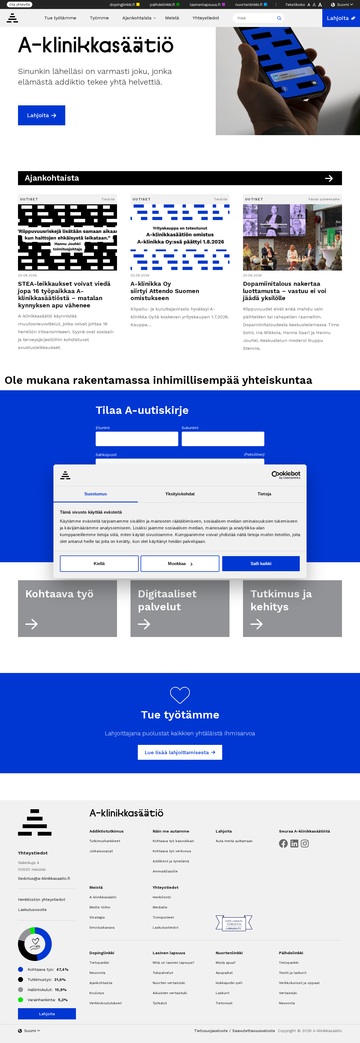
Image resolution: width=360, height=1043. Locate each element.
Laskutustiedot (165, 927)
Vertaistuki (288, 993)
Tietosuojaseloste (211, 1030)
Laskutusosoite (32, 909)
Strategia (97, 917)
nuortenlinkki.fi (249, 4)
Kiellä (99, 563)
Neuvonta (97, 973)
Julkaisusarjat (101, 851)
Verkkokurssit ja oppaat (299, 983)
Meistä (172, 18)
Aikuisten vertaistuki (170, 993)
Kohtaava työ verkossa (172, 851)
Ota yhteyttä (19, 4)
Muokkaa (177, 563)
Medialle (160, 907)
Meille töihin (99, 907)
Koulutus (96, 993)
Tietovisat (224, 1003)
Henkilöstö (162, 897)
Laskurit (222, 993)
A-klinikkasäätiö (102, 897)
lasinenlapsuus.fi (206, 4)
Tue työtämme (60, 18)
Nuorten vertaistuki (169, 983)
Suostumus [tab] (95, 493)
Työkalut (160, 1003)
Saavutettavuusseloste (253, 1030)
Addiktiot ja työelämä (171, 861)
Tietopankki (99, 963)
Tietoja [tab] (264, 493)
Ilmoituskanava (101, 927)
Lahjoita (338, 18)
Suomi (343, 4)
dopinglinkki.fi (123, 4)
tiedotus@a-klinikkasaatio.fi (44, 878)
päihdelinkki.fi (163, 4)
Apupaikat (224, 973)
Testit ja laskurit (292, 973)
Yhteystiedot (206, 18)
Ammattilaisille (165, 871)
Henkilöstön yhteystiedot (41, 899)
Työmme (99, 18)
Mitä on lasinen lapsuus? (173, 963)
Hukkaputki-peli (229, 983)
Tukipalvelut (163, 973)
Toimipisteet (163, 917)
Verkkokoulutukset (105, 1003)
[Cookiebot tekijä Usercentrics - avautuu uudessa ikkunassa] (275, 475)
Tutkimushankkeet (104, 841)
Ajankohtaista (137, 18)
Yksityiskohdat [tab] (180, 493)
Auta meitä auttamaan (234, 841)
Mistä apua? (225, 963)
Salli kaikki (261, 563)
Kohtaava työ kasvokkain (173, 841)
